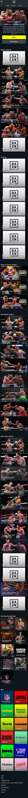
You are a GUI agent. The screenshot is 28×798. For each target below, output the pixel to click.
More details (14, 41)
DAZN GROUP (5, 787)
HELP (2, 776)
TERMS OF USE (5, 780)
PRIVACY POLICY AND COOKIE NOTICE (12, 783)
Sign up (14, 37)
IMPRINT (3, 785)
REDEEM (3, 790)
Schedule (13, 5)
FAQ (2, 778)
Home (7, 5)
